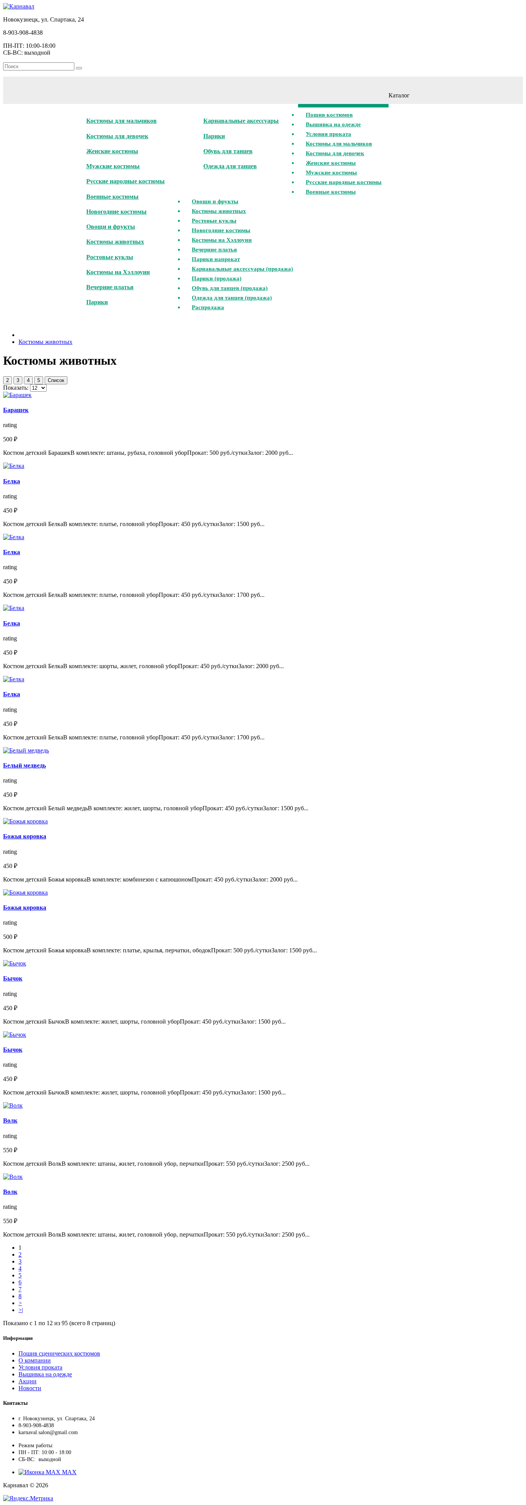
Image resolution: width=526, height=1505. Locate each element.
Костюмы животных (115, 241)
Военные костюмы (112, 196)
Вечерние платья (110, 287)
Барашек (15, 410)
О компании (34, 1360)
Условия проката (40, 1367)
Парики (97, 302)
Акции (27, 1381)
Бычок (12, 978)
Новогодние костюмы (116, 211)
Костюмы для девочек (117, 136)
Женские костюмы (112, 151)
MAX (68, 1472)
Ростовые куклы (109, 257)
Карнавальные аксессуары (241, 120)
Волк (10, 1120)
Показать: (15, 387)
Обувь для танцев (228, 151)
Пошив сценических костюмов (59, 1353)
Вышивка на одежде (45, 1374)
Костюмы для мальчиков (121, 120)
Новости (29, 1388)
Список (56, 380)
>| (20, 1310)
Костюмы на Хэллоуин (118, 272)
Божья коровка (24, 836)
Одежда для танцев (230, 166)
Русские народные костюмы (125, 181)
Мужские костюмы (113, 166)
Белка (11, 481)
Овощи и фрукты (110, 226)
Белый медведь (24, 765)
